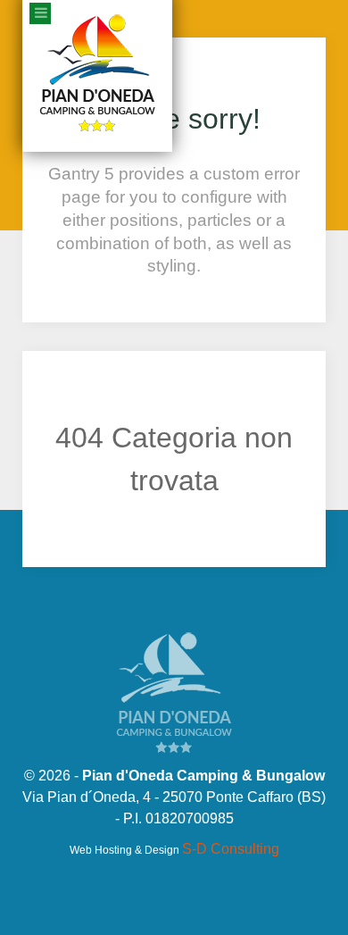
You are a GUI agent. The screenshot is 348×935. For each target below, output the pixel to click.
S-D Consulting (231, 846)
